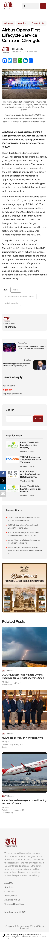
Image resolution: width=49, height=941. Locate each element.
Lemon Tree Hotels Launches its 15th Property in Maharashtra (24, 519)
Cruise (5, 747)
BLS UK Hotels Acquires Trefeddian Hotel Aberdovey (30, 474)
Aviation (22, 23)
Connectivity (37, 23)
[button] (43, 6)
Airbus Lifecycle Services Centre (19, 296)
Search (10, 410)
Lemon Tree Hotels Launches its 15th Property (29, 445)
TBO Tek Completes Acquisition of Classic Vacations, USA (23, 526)
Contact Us (9, 891)
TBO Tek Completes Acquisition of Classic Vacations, (30, 460)
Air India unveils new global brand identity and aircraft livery (24, 802)
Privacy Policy (10, 895)
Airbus (15, 289)
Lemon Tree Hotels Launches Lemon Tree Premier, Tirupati (24, 541)
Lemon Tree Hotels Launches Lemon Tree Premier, (30, 489)
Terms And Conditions (14, 904)
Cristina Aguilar (11, 303)
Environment (7, 684)
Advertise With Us (12, 899)
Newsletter (9, 887)
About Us (8, 883)
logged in (7, 389)
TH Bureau (17, 48)
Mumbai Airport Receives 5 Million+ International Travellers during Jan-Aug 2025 (25, 550)
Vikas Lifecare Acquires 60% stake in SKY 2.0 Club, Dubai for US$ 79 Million (31, 347)
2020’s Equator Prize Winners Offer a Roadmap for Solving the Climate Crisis (23, 676)
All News (8, 23)
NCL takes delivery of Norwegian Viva (22, 737)
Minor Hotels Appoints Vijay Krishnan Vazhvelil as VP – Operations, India (17, 365)
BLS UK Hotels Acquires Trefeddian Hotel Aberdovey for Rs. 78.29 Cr (23, 534)
